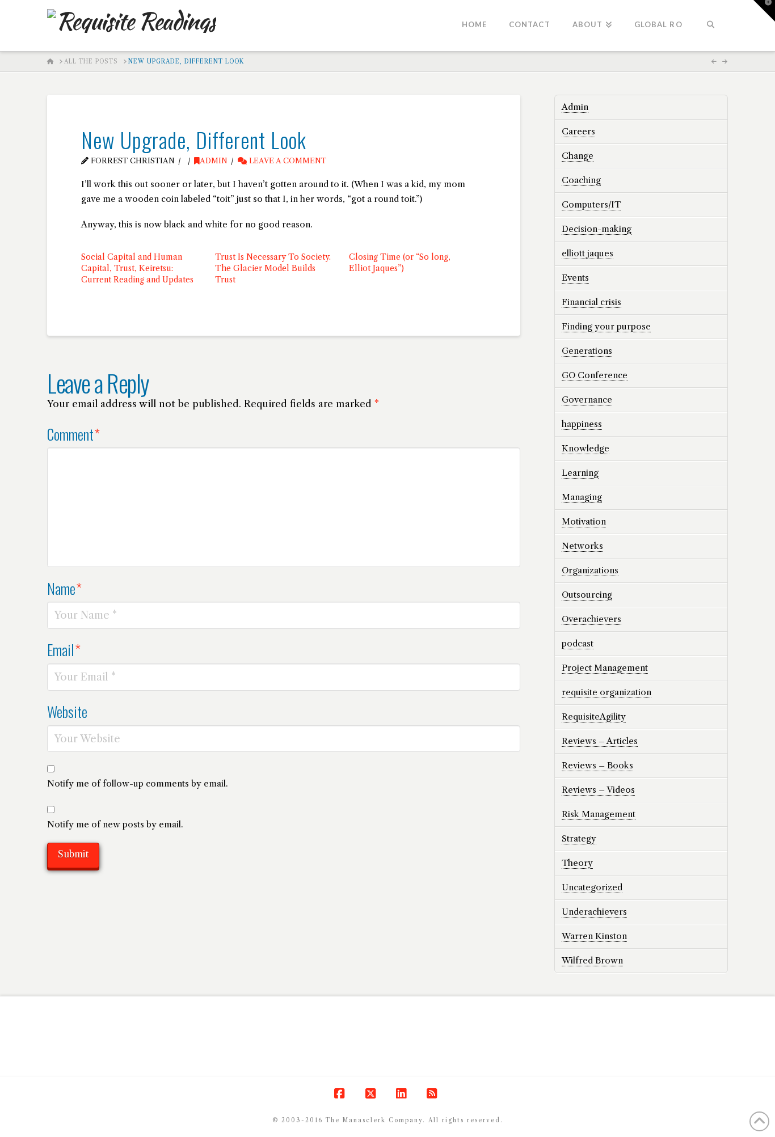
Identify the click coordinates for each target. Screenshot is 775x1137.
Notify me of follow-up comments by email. (137, 783)
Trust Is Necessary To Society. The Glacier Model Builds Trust (273, 268)
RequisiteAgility (594, 716)
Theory (577, 862)
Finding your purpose (606, 326)
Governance (587, 399)
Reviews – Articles (600, 741)
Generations (587, 350)
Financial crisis (591, 302)
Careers (578, 131)
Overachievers (591, 619)
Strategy (579, 838)
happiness (582, 424)
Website (67, 711)
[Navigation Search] (710, 25)
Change (577, 155)
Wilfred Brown (592, 960)
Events (575, 277)
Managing (582, 497)
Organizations (590, 570)
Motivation (584, 521)
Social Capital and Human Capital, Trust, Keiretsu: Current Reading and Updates (137, 268)
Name (64, 588)
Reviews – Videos (598, 789)
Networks (582, 545)
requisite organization (606, 692)
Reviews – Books (597, 765)
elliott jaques (587, 253)
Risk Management (598, 814)
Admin (214, 161)
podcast (577, 643)
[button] (764, 11)
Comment (73, 434)
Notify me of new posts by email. (115, 824)
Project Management (605, 667)
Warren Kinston (594, 936)
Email (64, 649)
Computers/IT (591, 204)
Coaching (581, 180)
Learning (580, 472)
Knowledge (585, 448)
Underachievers (594, 911)
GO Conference (594, 375)
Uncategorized (592, 887)
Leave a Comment (286, 161)
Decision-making (596, 228)
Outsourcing (587, 594)
